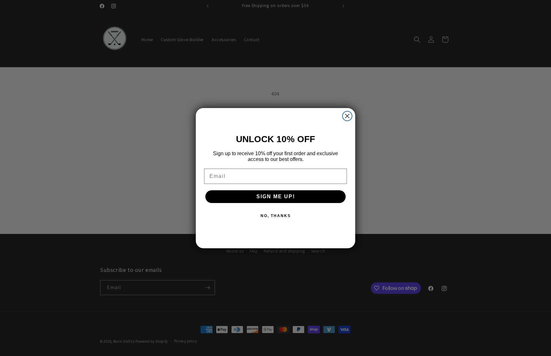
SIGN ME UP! (275, 196)
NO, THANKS (276, 216)
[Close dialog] (347, 116)
